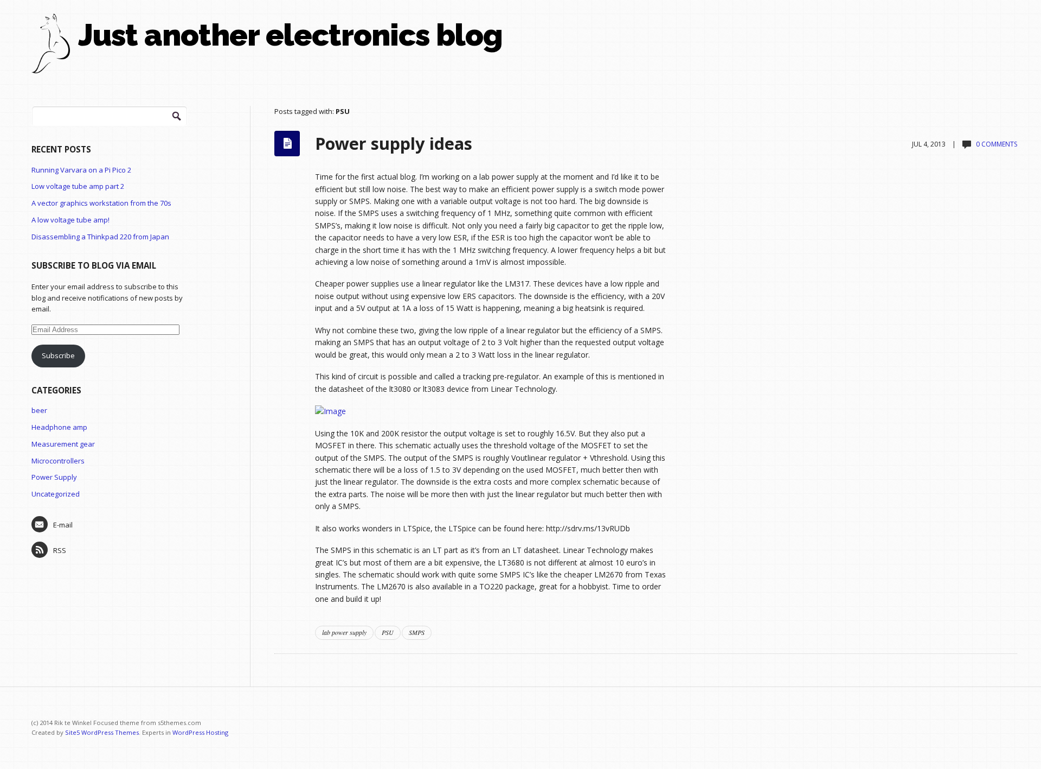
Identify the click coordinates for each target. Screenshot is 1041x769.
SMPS (417, 632)
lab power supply (344, 632)
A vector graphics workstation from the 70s (101, 203)
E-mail (63, 525)
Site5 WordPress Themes (102, 732)
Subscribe (58, 355)
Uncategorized (55, 494)
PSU (388, 632)
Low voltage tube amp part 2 (77, 186)
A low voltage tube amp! (70, 220)
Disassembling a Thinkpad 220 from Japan (100, 236)
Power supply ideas (393, 143)
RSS (59, 550)
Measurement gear (63, 444)
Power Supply (54, 477)
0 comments (996, 144)
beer (39, 410)
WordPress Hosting (200, 732)
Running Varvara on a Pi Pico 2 (81, 170)
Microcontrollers (58, 461)
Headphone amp (59, 427)
